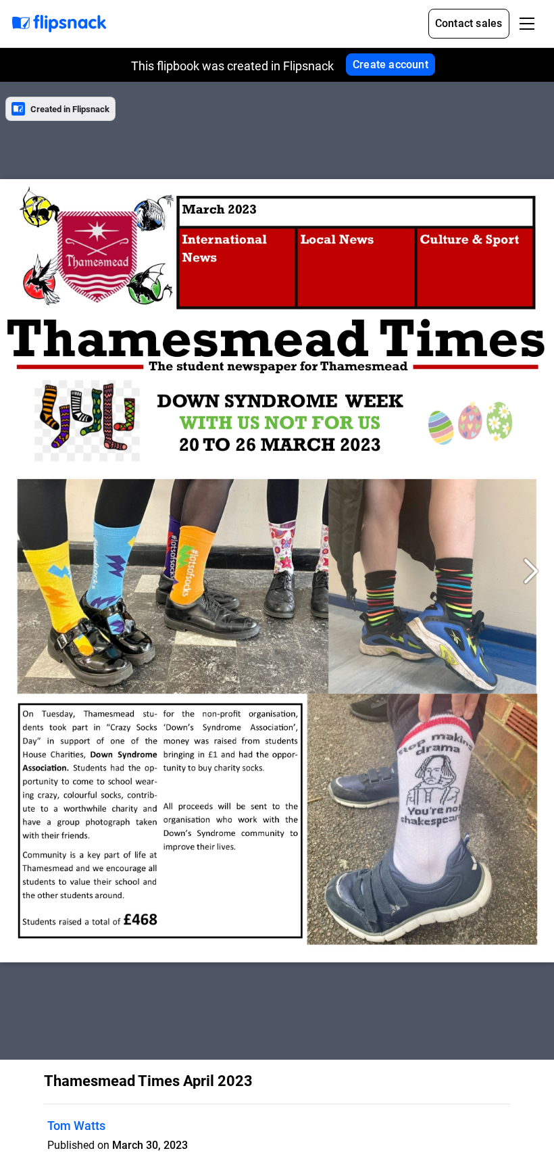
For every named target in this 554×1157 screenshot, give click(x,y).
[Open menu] (527, 24)
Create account (390, 64)
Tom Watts (76, 1125)
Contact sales (469, 23)
